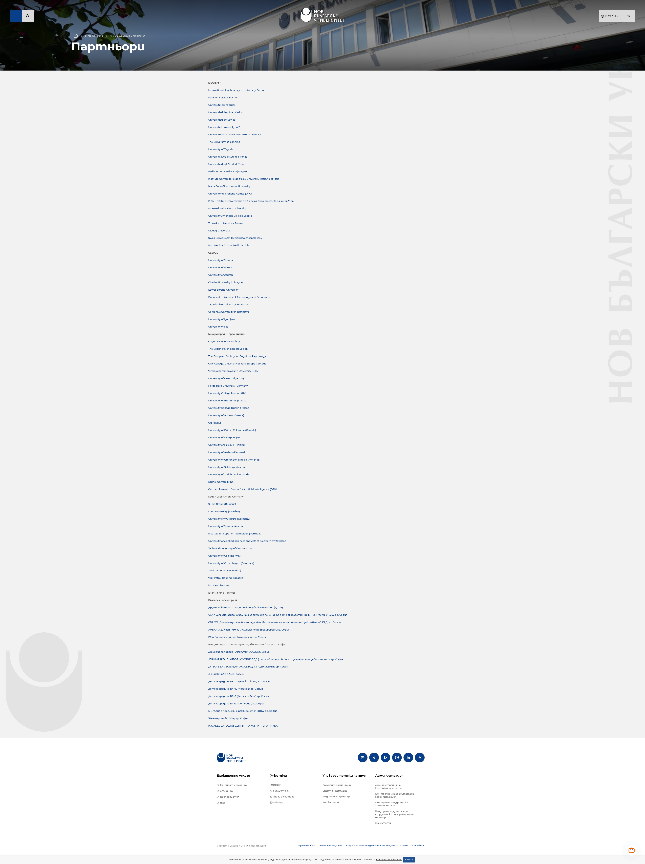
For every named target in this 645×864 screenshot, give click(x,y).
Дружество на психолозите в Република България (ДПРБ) (245, 607)
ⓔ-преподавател (228, 796)
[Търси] (28, 16)
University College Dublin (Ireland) (229, 407)
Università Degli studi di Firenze (227, 156)
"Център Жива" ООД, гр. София (228, 718)
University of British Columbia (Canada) (232, 430)
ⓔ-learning (278, 775)
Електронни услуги (233, 775)
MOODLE (275, 785)
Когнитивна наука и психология (127, 36)
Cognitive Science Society (224, 341)
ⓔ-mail (221, 802)
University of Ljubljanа (221, 319)
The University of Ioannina (224, 141)
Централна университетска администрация (394, 795)
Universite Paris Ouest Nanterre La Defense (234, 134)
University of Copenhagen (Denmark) (231, 563)
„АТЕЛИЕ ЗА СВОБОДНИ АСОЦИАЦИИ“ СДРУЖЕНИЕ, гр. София (248, 666)
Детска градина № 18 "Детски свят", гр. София (238, 696)
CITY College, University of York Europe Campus (237, 363)
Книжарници (330, 802)
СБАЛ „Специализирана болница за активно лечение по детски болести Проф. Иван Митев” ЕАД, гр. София (277, 614)
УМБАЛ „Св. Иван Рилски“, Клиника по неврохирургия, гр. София (249, 629)
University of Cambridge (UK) (226, 378)
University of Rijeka (220, 267)
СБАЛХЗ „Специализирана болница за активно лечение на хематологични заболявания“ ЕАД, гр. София (274, 622)
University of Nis (218, 326)
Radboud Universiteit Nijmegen (227, 171)
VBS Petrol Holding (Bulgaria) (226, 577)
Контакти (418, 845)
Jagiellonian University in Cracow (228, 304)
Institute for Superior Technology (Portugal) (234, 533)
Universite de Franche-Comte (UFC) (230, 193)
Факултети (383, 823)
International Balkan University (227, 208)
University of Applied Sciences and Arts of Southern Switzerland (247, 541)
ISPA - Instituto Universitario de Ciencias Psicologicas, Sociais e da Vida (251, 201)
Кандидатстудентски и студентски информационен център (394, 814)
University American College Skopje (230, 215)
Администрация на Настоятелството (388, 787)
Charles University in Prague (225, 282)
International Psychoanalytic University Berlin (236, 90)
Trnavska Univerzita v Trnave (225, 223)
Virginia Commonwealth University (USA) (233, 371)
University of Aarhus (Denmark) (227, 452)
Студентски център (336, 785)
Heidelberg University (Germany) (228, 385)
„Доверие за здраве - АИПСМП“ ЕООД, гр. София (239, 651)
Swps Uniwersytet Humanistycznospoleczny (235, 238)
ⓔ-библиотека (279, 790)
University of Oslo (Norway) (224, 555)
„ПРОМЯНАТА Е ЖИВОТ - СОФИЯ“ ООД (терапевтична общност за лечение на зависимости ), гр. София (275, 659)
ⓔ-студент (225, 790)
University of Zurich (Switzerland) (228, 474)
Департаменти (94, 36)
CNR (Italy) (214, 422)
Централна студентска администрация (391, 804)
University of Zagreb (220, 149)
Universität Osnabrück (221, 104)
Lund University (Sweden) (224, 511)
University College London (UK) (227, 393)
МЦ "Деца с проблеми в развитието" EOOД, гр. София (242, 710)
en (628, 16)
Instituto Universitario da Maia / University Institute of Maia (243, 178)
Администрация (389, 775)
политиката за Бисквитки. (389, 859)
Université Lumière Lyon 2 (224, 127)
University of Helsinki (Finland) (227, 444)
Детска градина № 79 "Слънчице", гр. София (236, 703)
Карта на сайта (306, 845)
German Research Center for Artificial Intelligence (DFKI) (242, 489)
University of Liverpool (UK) (224, 437)
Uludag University (219, 230)
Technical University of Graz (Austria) (230, 548)
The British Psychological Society (228, 348)
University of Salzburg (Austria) (227, 467)
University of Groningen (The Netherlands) (234, 459)
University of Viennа (220, 260)
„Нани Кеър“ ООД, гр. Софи (225, 674)
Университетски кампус (344, 775)
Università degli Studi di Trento (227, 164)
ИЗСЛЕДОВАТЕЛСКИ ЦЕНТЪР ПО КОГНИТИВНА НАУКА (243, 725)
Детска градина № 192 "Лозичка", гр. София (235, 688)
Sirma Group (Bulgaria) (222, 504)
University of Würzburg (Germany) (229, 518)
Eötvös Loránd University (223, 289)
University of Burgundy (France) (227, 400)
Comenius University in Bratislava (228, 311)
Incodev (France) (218, 585)
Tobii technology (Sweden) (224, 570)
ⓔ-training (276, 802)
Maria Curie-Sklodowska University (229, 186)
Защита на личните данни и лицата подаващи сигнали (377, 845)
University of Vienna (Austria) (226, 526)
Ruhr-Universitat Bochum (223, 97)
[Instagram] (397, 757)
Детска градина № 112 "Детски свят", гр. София (239, 681)
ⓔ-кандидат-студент (232, 785)
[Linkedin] (408, 757)
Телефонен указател (330, 845)
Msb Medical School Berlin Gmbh (228, 245)
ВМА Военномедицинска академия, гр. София (237, 637)
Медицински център (336, 796)
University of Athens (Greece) (226, 415)
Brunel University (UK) (221, 481)
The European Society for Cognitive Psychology (237, 356)
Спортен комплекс (334, 790)
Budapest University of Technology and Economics (239, 297)
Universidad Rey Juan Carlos (225, 112)
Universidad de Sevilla (221, 119)
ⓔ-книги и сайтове (282, 796)
